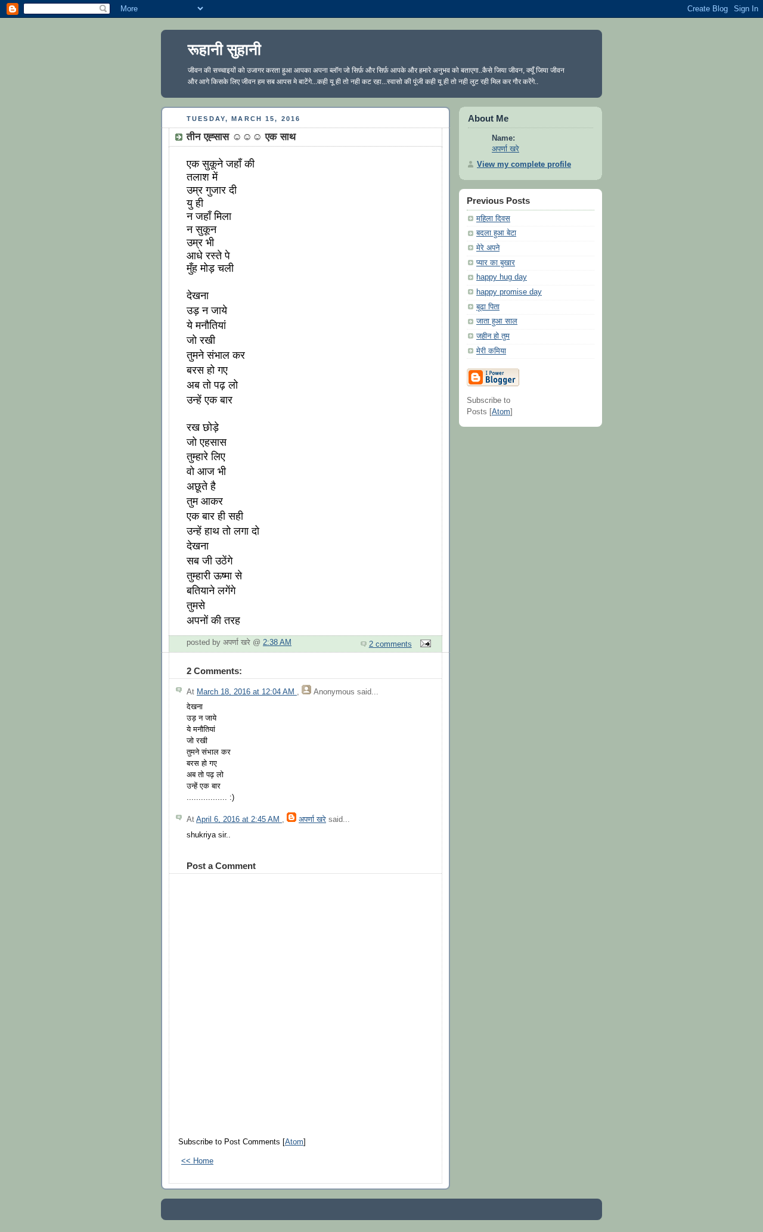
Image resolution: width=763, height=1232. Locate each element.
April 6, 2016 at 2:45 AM (239, 819)
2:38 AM (277, 642)
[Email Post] (423, 644)
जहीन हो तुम (493, 336)
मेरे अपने (488, 248)
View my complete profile (524, 164)
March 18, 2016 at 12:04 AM (247, 692)
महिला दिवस (493, 219)
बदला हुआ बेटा (496, 233)
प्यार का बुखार (495, 263)
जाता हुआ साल (496, 321)
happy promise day (509, 292)
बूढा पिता (488, 307)
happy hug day (501, 277)
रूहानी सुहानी (224, 49)
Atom (294, 1142)
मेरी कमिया (491, 351)
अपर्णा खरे (312, 819)
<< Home (197, 1161)
